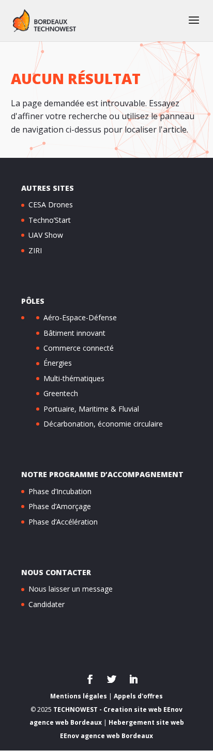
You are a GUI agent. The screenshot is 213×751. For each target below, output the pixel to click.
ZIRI (35, 250)
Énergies (57, 363)
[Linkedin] (133, 680)
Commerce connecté (78, 348)
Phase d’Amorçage (59, 506)
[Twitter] (111, 680)
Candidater (46, 604)
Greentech (60, 393)
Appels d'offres (138, 696)
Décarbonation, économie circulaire (103, 424)
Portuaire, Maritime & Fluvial (91, 409)
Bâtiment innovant (74, 333)
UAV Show (45, 235)
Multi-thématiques (73, 378)
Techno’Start (49, 220)
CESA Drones (50, 204)
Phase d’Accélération (63, 522)
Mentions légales (78, 696)
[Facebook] (90, 680)
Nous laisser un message (70, 589)
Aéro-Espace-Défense (80, 317)
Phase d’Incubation (60, 491)
